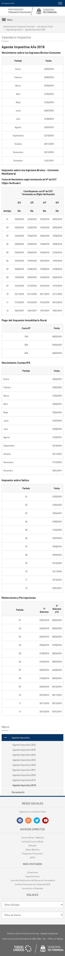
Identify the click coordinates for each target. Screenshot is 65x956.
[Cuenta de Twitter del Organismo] (37, 820)
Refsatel (32, 845)
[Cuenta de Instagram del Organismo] (28, 820)
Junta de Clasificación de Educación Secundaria (32, 880)
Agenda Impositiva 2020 (24, 774)
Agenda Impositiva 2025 (24, 749)
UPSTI (32, 857)
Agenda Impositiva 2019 (24, 779)
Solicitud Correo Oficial (32, 841)
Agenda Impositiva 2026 (24, 744)
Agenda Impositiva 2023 (24, 759)
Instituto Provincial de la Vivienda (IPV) (32, 884)
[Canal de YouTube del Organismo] (45, 820)
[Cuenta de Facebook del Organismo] (20, 820)
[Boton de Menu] (60, 3)
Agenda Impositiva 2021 (24, 769)
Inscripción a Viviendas (32, 888)
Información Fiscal (45, 26)
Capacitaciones (32, 876)
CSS (44, 939)
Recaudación (18, 792)
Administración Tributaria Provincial (18, 26)
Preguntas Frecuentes (32, 853)
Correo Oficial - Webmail (32, 837)
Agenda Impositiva (14, 29)
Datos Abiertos (33, 849)
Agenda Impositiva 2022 (24, 764)
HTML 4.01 (52, 939)
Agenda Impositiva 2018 (35, 29)
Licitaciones (32, 872)
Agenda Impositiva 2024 (24, 754)
